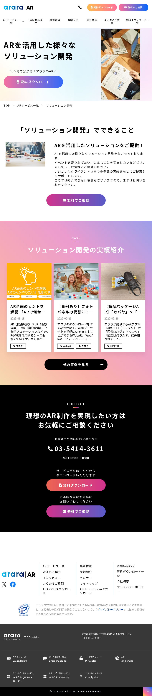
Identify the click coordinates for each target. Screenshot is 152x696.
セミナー (86, 578)
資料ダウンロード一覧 (137, 21)
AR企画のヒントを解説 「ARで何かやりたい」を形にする (28, 309)
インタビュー (52, 578)
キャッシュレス (20, 658)
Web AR (67, 345)
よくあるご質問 (112, 21)
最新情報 (92, 20)
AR (127, 658)
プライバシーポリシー (130, 589)
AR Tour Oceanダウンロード (94, 591)
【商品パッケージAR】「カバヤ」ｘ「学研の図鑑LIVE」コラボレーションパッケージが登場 (123, 309)
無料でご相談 (135, 7)
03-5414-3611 (80, 7)
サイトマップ (89, 583)
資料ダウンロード (103, 7)
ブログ (19, 345)
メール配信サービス (57, 658)
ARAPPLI (114, 345)
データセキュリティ (93, 658)
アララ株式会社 (32, 637)
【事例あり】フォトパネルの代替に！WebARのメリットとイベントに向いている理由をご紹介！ (75, 309)
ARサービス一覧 (11, 21)
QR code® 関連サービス (23, 677)
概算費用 (55, 20)
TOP (7, 105)
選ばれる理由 (35, 21)
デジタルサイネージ (93, 675)
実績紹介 (73, 20)
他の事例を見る (76, 364)
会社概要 (123, 581)
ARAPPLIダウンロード (57, 591)
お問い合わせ (126, 566)
